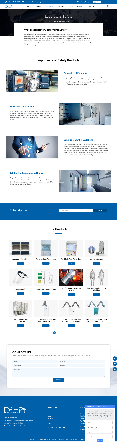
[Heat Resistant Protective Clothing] (96, 277)
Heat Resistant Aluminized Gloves (71, 289)
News (79, 6)
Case (71, 6)
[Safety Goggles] (20, 277)
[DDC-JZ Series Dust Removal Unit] (20, 308)
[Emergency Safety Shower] (46, 277)
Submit (100, 440)
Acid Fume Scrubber (96, 259)
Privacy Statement (71, 439)
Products (49, 6)
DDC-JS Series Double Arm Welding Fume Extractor (71, 320)
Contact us (90, 6)
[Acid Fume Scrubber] (96, 248)
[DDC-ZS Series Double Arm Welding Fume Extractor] (96, 308)
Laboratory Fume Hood (20, 259)
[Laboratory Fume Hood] (20, 248)
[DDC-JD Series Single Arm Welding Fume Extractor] (46, 308)
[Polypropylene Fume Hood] (46, 248)
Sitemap (61, 439)
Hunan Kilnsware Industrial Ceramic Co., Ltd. (17, 426)
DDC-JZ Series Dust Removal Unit (20, 320)
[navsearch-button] (107, 6)
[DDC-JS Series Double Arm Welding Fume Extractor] (71, 308)
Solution (61, 6)
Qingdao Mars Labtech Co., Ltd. (13, 423)
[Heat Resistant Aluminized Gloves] (71, 277)
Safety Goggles (20, 289)
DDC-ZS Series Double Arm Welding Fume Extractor (96, 320)
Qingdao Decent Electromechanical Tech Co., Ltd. (18, 420)
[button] (100, 406)
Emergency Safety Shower (46, 289)
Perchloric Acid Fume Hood (71, 259)
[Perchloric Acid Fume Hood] (71, 248)
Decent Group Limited (10, 417)
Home (29, 6)
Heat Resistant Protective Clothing (96, 289)
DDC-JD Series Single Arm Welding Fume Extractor (46, 320)
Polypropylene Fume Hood (46, 259)
